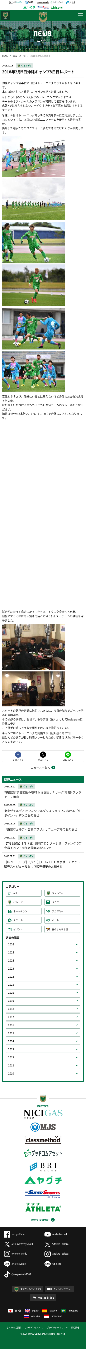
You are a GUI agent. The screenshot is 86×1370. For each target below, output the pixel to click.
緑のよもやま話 (60, 929)
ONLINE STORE (46, 1297)
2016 (11, 1025)
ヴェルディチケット (62, 1289)
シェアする (18, 759)
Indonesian (56, 1315)
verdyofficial (18, 1234)
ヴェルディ (26, 65)
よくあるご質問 (14, 1327)
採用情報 (75, 1327)
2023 (11, 968)
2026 (11, 944)
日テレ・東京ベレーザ (5, 15)
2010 (11, 1073)
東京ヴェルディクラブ (30, 1289)
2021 (11, 985)
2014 (11, 1041)
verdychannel (59, 1234)
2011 (11, 1065)
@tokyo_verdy (19, 1253)
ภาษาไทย (35, 1315)
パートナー (57, 920)
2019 (11, 1001)
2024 (11, 960)
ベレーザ (18, 902)
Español (53, 1310)
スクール (18, 920)
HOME (5, 55)
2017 (11, 1017)
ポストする (43, 759)
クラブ (55, 902)
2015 (11, 1033)
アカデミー (57, 911)
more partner (40, 1220)
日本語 (18, 1310)
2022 (11, 977)
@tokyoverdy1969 (21, 1274)
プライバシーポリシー (57, 1327)
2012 (11, 1057)
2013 (11, 1049)
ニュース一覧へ (40, 768)
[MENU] (80, 15)
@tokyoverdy (18, 1264)
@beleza (56, 1264)
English (35, 1310)
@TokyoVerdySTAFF (22, 1244)
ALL (15, 893)
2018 (11, 1009)
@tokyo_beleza (60, 1244)
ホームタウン (20, 911)
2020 (11, 993)
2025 (11, 952)
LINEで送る (68, 759)
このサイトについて (34, 1327)
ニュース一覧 (19, 55)
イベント (18, 929)
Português (73, 1310)
